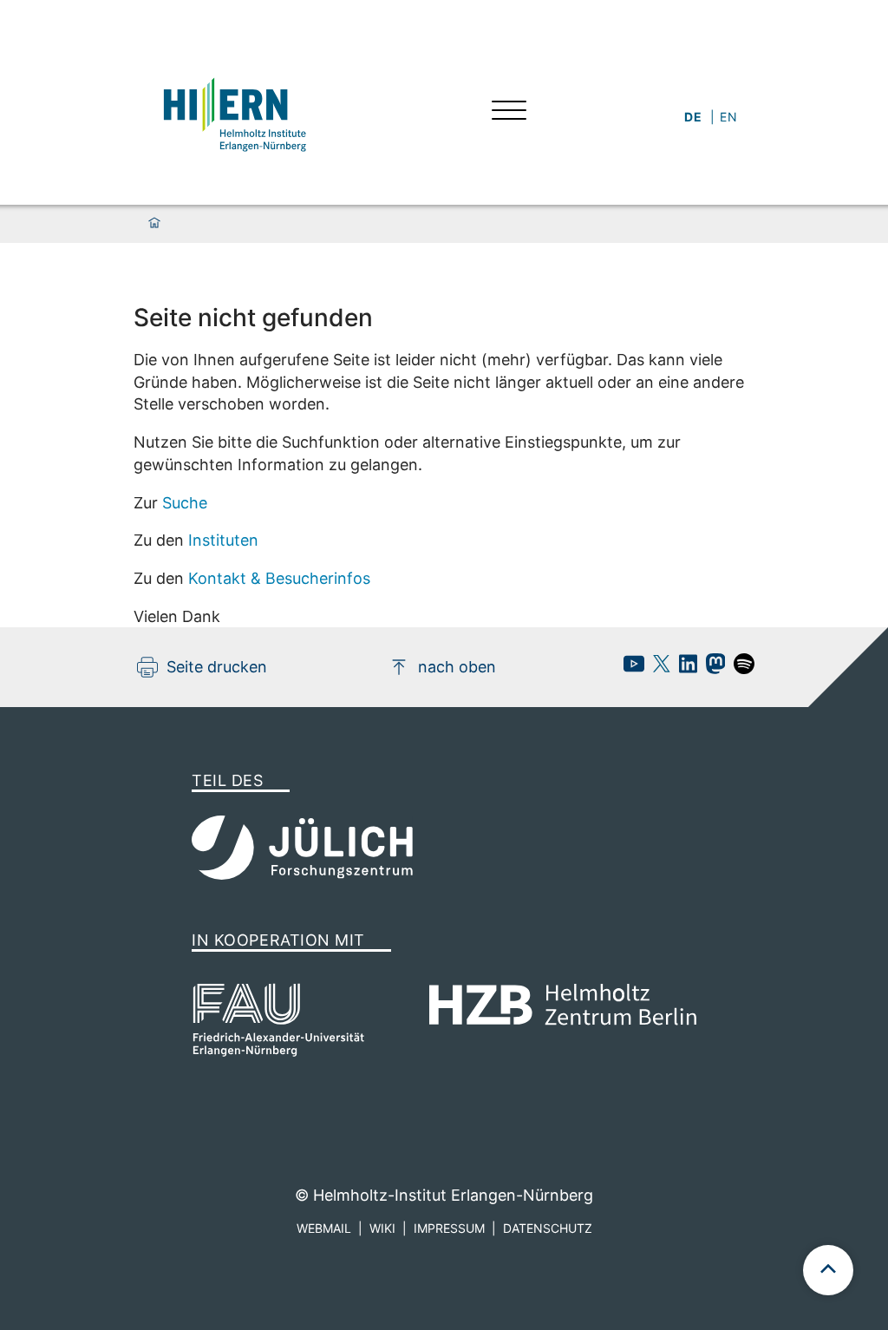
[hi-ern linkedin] (683, 668)
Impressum (449, 1228)
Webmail (324, 1228)
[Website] (233, 112)
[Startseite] (154, 224)
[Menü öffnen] (509, 112)
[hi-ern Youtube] (629, 668)
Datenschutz (547, 1228)
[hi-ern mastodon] (711, 668)
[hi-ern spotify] (739, 668)
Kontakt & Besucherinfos (279, 578)
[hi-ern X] (657, 668)
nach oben (457, 667)
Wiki (382, 1228)
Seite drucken (216, 667)
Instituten (223, 540)
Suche (184, 503)
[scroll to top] (828, 1270)
